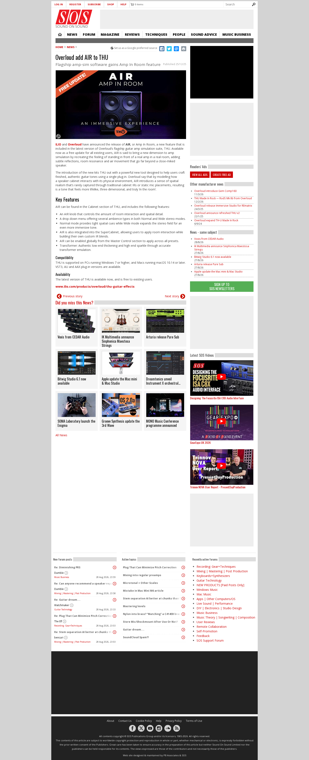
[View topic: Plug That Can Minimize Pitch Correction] (183, 567)
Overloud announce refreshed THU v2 (217, 213)
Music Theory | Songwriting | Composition (226, 617)
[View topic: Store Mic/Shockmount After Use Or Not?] (183, 622)
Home (60, 34)
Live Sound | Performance (215, 603)
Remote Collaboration (212, 627)
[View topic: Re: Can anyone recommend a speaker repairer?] (114, 584)
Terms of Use (194, 721)
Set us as (135, 48)
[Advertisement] (221, 322)
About (110, 721)
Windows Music (207, 590)
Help (123, 4)
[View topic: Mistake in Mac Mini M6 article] (183, 591)
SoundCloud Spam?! (136, 637)
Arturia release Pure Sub (208, 264)
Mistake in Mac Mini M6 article (143, 590)
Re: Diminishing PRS (67, 567)
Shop (110, 4)
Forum (89, 34)
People (179, 34)
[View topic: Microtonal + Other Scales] (183, 583)
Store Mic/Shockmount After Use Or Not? (150, 622)
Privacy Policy (174, 721)
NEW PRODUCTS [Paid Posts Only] (220, 585)
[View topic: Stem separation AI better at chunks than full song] (183, 598)
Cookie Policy (144, 721)
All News (61, 435)
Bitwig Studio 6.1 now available (212, 257)
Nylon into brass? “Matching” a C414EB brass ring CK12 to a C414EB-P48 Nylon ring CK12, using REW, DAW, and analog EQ (152, 614)
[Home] (73, 17)
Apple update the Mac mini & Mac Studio (218, 271)
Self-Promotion (207, 631)
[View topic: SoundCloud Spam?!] (183, 637)
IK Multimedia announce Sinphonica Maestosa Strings (221, 247)
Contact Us (125, 721)
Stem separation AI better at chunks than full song (152, 598)
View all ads (199, 174)
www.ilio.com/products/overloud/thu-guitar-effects (95, 286)
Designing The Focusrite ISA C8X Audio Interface (217, 398)
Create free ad (222, 174)
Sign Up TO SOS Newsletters (221, 286)
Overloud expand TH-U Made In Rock (216, 220)
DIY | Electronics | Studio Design (219, 608)
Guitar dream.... (133, 629)
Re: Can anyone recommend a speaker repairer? (84, 583)
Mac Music (204, 594)
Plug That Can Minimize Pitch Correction (150, 567)
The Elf (58, 621)
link (76, 327)
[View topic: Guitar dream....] (183, 630)
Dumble (59, 573)
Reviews (132, 34)
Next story (172, 296)
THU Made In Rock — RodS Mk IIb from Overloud (223, 198)
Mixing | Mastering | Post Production (72, 593)
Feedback (203, 636)
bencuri (58, 637)
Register (75, 4)
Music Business (236, 34)
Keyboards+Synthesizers (213, 576)
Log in (58, 4)
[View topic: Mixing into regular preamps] (183, 575)
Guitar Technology (63, 609)
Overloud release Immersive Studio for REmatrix (223, 205)
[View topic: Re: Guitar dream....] (114, 600)
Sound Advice (204, 34)
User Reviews (206, 622)
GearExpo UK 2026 (200, 442)
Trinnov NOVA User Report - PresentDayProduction (217, 487)
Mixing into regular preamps (142, 575)
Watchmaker (61, 605)
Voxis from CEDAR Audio (209, 239)
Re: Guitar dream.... (67, 599)
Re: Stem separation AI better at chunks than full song (84, 632)
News (72, 34)
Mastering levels (134, 606)
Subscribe (94, 4)
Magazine (110, 34)
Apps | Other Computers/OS (216, 599)
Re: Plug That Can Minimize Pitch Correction (83, 616)
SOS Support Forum (210, 640)
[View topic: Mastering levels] (183, 606)
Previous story (72, 296)
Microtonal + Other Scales (140, 583)
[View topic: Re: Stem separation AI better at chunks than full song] (114, 632)
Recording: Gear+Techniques (68, 625)
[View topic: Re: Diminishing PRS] (114, 567)
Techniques (156, 34)
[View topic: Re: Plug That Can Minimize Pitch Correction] (114, 616)
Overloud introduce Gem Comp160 (215, 191)
